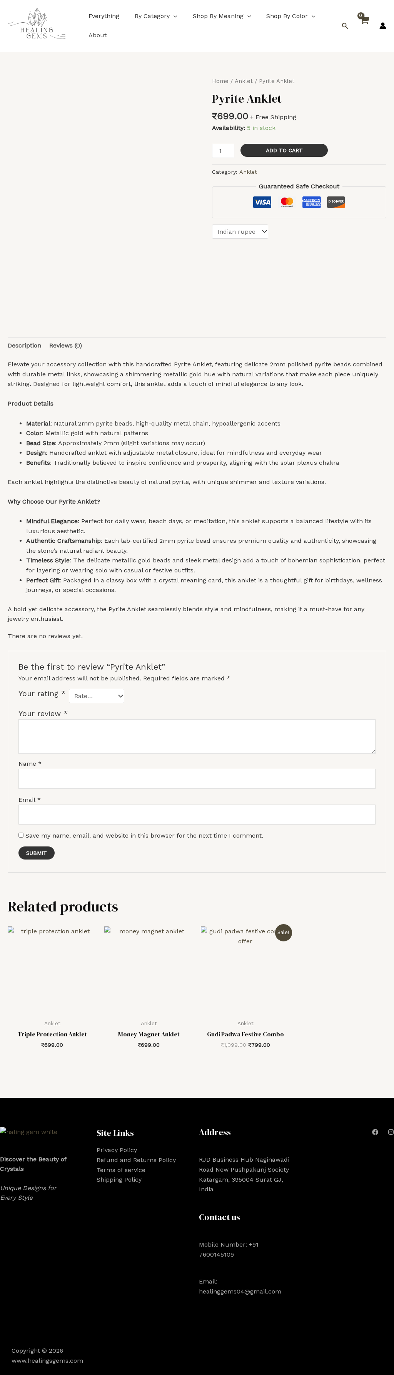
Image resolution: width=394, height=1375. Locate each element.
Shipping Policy (119, 1179)
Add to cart (284, 150)
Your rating (41, 693)
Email (29, 799)
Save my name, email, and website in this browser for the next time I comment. (144, 835)
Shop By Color (287, 16)
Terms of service (121, 1170)
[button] (173, 16)
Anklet (244, 81)
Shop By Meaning (218, 16)
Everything (103, 16)
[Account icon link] (382, 25)
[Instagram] (391, 1132)
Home (220, 81)
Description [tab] (24, 345)
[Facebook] (375, 1132)
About (97, 35)
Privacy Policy (117, 1150)
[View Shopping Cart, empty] (364, 26)
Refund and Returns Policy (136, 1160)
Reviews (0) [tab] (65, 345)
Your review (43, 713)
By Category (152, 16)
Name (30, 763)
